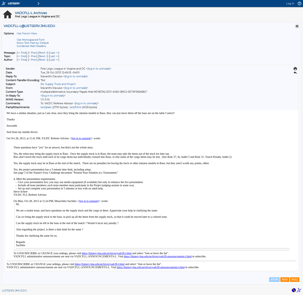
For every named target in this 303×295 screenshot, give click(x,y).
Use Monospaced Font (31, 39)
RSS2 (294, 279)
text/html (75, 107)
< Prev (33, 52)
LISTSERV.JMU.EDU (14, 290)
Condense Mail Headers (31, 46)
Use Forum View (27, 33)
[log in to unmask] (98, 68)
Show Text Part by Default (33, 42)
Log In (290, 3)
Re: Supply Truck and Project (58, 84)
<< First (22, 52)
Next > (43, 52)
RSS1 (285, 279)
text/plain (46, 107)
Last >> (54, 52)
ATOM (274, 279)
